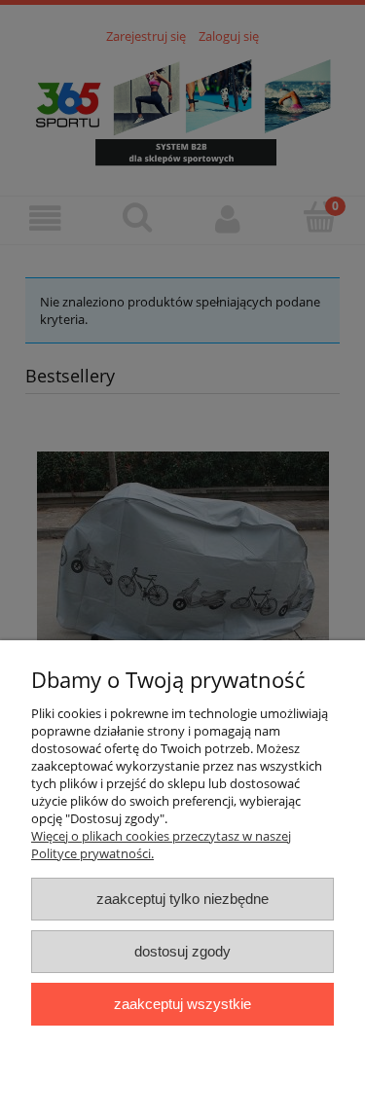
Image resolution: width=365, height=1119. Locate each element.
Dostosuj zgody (182, 951)
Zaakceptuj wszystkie (182, 1003)
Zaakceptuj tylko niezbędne (182, 898)
